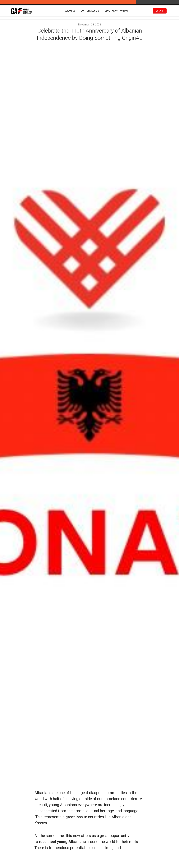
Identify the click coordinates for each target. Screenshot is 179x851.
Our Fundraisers (90, 11)
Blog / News (111, 11)
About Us (70, 11)
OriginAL (124, 11)
